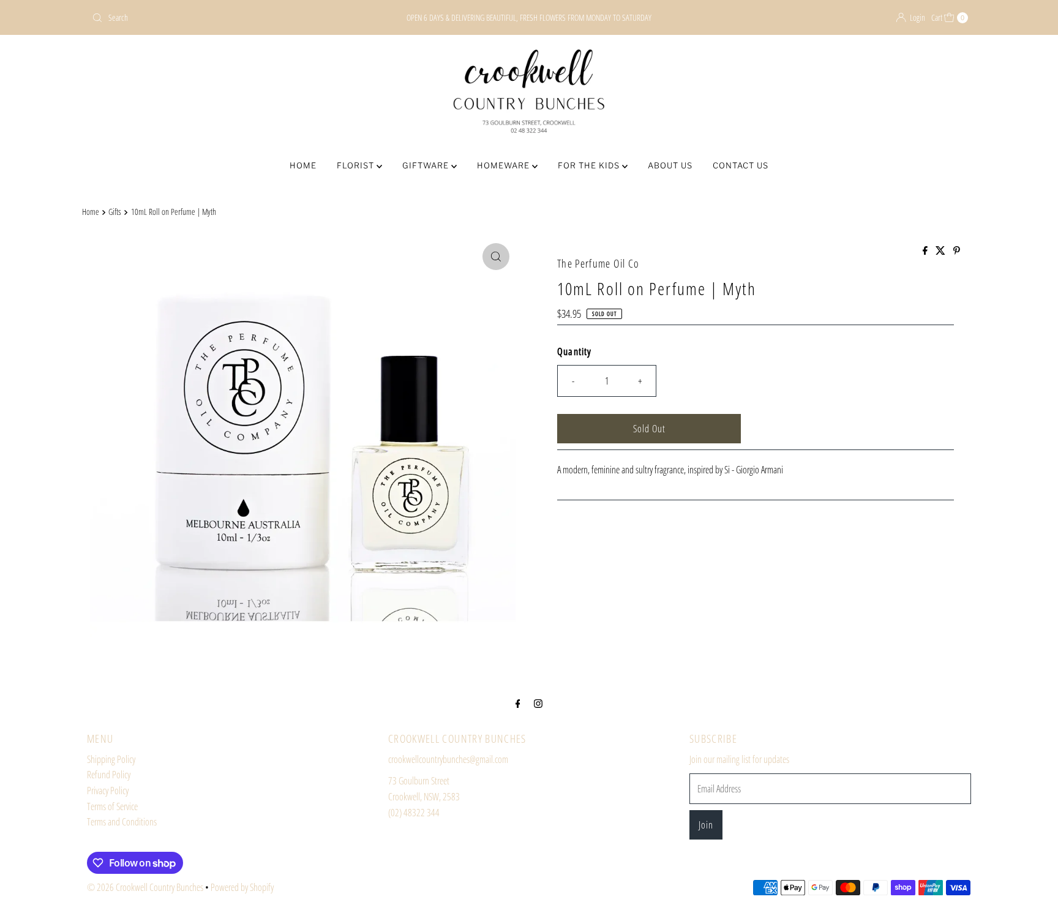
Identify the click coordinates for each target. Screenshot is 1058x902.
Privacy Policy (108, 790)
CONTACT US (740, 165)
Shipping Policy (111, 759)
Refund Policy (108, 774)
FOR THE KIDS (590, 165)
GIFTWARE (426, 165)
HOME (303, 165)
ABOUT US (670, 165)
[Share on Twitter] (941, 251)
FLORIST (357, 165)
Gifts (114, 211)
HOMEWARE (504, 165)
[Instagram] (538, 703)
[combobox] (231, 18)
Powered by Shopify (242, 887)
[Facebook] (518, 703)
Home (90, 211)
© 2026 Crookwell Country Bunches (145, 887)
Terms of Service (112, 806)
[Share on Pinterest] (956, 251)
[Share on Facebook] (926, 251)
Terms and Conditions (122, 822)
